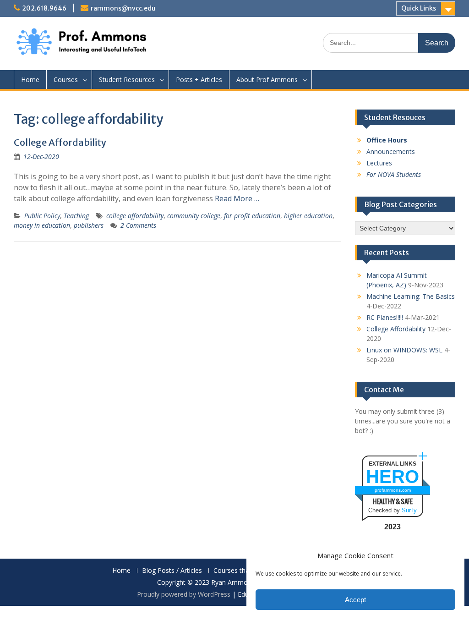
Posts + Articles (199, 79)
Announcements (390, 151)
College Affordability (60, 142)
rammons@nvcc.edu (123, 8)
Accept (355, 600)
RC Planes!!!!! (384, 317)
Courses (66, 79)
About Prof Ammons (267, 79)
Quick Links (418, 8)
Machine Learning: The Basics (410, 296)
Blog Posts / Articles (172, 571)
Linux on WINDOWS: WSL (404, 350)
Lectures (379, 163)
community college (193, 215)
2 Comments (138, 225)
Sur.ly (409, 510)
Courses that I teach (243, 571)
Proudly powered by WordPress (183, 594)
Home (30, 79)
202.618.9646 (44, 8)
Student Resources (127, 79)
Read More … (237, 198)
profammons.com (393, 490)
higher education (308, 215)
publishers (89, 225)
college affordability (135, 215)
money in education (42, 225)
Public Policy (42, 215)
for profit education (252, 215)
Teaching (76, 215)
